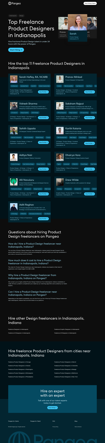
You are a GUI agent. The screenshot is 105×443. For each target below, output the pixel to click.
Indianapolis (12, 15)
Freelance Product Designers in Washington (20, 369)
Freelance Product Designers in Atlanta (19, 365)
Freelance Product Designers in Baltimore (66, 373)
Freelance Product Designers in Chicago (19, 362)
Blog (76, 421)
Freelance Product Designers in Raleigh (65, 369)
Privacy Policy (55, 426)
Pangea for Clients (13, 421)
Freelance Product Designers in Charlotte (66, 365)
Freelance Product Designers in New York (66, 377)
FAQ (53, 421)
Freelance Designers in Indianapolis (18, 329)
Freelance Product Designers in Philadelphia (20, 377)
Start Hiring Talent (90, 3)
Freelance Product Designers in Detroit (65, 362)
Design (21, 15)
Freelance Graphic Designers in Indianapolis (66, 329)
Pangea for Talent (35, 421)
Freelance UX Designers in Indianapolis (19, 333)
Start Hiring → (16, 50)
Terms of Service (78, 426)
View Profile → (43, 92)
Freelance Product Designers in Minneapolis (20, 373)
